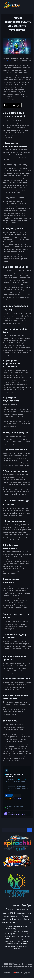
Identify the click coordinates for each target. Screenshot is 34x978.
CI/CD (19, 906)
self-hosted (5, 919)
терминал (27, 946)
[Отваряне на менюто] (30, 5)
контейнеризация (22, 939)
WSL (26, 923)
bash (15, 906)
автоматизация (21, 926)
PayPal (9, 795)
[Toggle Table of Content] (18, 105)
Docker (9, 909)
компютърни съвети (25, 936)
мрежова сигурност (10, 941)
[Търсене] (29, 830)
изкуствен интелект (13, 931)
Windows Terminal (20, 923)
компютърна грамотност (11, 936)
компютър (26, 934)
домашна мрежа (22, 928)
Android (10, 905)
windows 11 (8, 922)
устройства (7, 60)
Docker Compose (21, 909)
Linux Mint (19, 913)
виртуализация (11, 929)
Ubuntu (15, 919)
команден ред (19, 933)
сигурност (23, 944)
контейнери (10, 939)
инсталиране (25, 931)
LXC (5, 916)
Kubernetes (6, 913)
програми (18, 941)
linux (12, 912)
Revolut (18, 795)
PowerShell (17, 916)
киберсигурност (9, 934)
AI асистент (5, 905)
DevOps (26, 905)
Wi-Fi (20, 919)
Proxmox (25, 916)
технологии (17, 948)
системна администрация (14, 946)
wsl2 (30, 923)
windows (27, 919)
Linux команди (26, 913)
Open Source (10, 916)
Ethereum (17, 798)
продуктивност (13, 944)
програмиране (25, 941)
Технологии (9, 926)
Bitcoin (8, 798)
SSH (10, 919)
